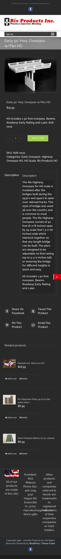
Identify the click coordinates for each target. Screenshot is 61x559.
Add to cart (38, 138)
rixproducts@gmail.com (39, 3)
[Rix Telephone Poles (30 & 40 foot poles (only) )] (9, 399)
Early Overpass (30, 156)
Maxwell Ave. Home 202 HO (31, 363)
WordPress (34, 543)
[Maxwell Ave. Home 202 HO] (9, 363)
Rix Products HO (47, 160)
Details (24, 379)
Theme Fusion (48, 543)
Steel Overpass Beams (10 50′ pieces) (36, 438)
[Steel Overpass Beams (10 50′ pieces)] (9, 438)
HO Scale (30, 160)
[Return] (57, 277)
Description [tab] (11, 175)
